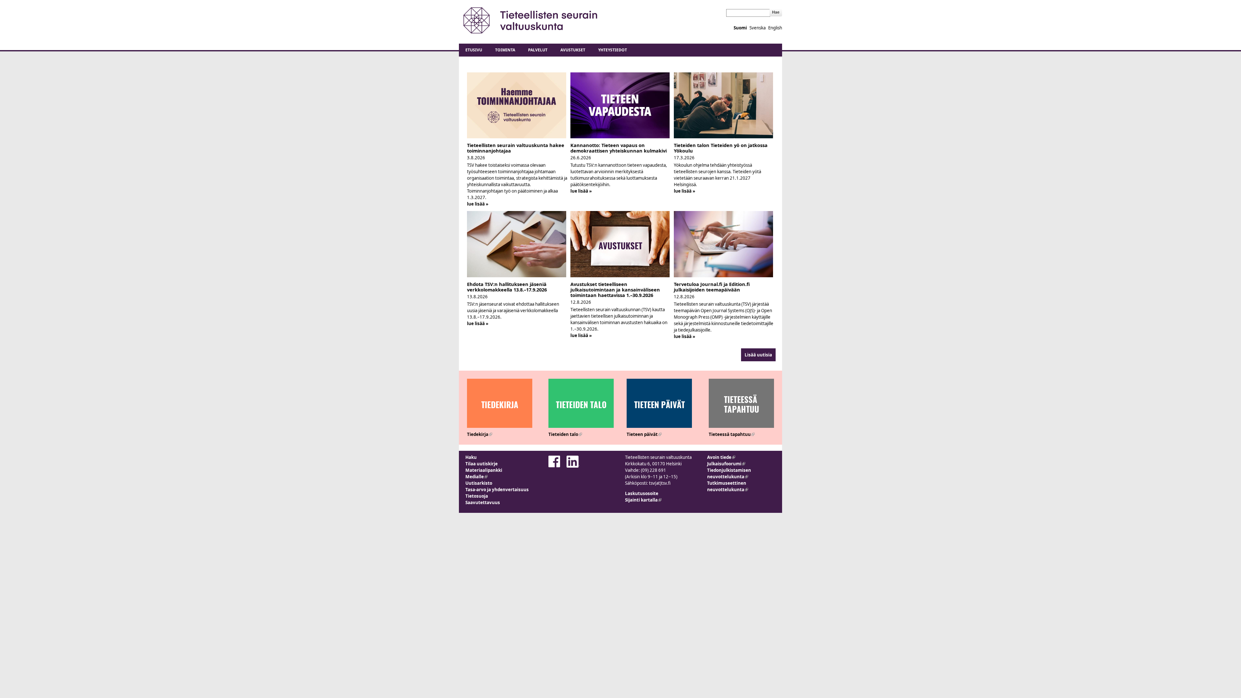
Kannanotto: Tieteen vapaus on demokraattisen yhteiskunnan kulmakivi (618, 148)
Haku (471, 457)
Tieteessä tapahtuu (732, 434)
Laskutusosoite (641, 493)
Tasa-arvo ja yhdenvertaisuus (497, 489)
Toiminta (505, 50)
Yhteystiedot (612, 50)
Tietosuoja (476, 496)
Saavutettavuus (482, 502)
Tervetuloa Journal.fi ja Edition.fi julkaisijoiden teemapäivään (712, 287)
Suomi (740, 28)
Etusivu (473, 50)
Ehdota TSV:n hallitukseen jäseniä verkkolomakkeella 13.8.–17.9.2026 (507, 287)
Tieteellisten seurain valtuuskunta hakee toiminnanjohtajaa (515, 148)
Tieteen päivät (644, 434)
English (775, 28)
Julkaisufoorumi (726, 464)
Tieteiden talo (565, 434)
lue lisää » (477, 204)
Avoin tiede (721, 457)
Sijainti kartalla (643, 500)
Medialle (476, 477)
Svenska (757, 28)
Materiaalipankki (483, 470)
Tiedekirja (479, 434)
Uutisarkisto (478, 483)
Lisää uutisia (758, 355)
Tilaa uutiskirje (481, 464)
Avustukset (572, 50)
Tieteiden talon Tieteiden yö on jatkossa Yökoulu (721, 148)
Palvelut (537, 50)
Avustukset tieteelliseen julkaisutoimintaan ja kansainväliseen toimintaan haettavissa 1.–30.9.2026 (615, 289)
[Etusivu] (531, 20)
